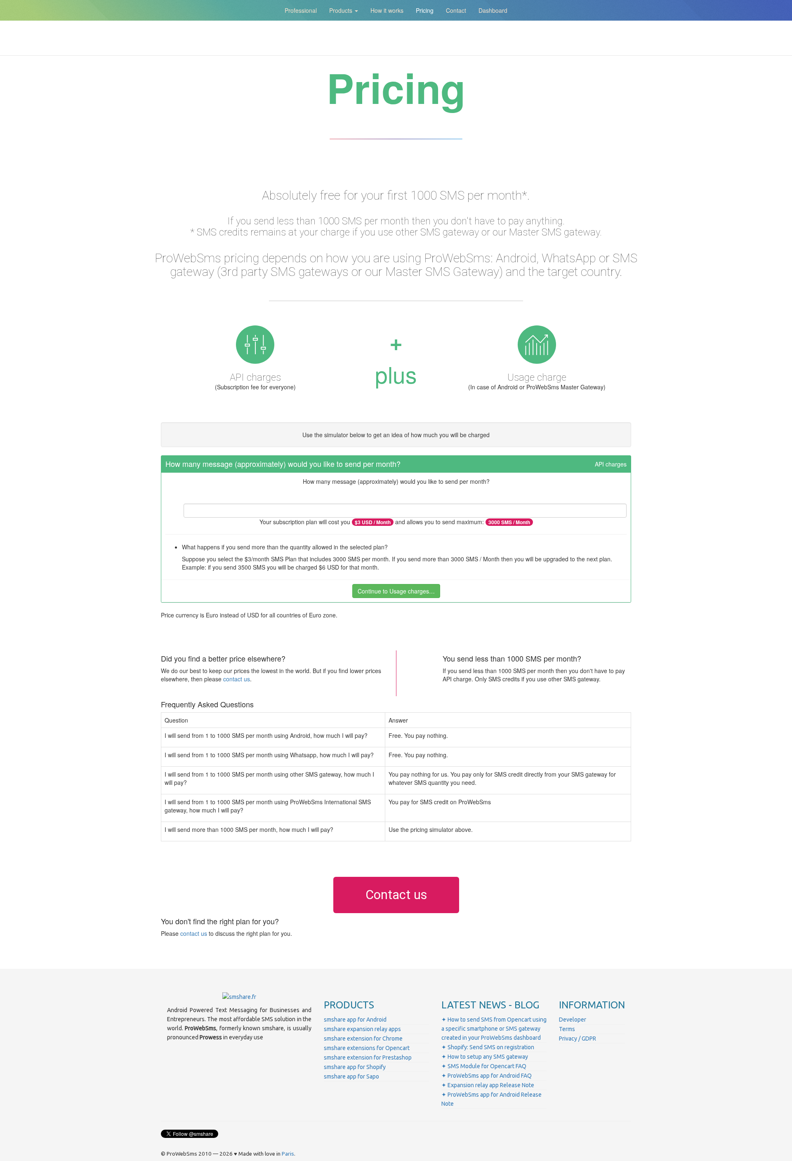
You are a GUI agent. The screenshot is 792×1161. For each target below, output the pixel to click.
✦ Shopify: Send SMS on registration (487, 1047)
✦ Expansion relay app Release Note (487, 1085)
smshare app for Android (355, 1019)
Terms (567, 1029)
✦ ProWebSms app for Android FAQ (486, 1075)
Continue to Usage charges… (396, 591)
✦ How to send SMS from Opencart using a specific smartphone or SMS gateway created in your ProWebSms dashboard (494, 1028)
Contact (456, 10)
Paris (288, 1154)
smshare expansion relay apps (362, 1029)
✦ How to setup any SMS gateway (484, 1056)
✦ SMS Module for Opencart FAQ (483, 1066)
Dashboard (492, 10)
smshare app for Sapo (351, 1076)
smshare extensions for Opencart (367, 1048)
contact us (236, 679)
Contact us (396, 894)
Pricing (425, 10)
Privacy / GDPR (577, 1038)
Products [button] (341, 10)
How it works (386, 10)
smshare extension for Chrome (363, 1038)
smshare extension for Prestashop (368, 1057)
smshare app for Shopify (355, 1067)
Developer (572, 1019)
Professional (301, 10)
